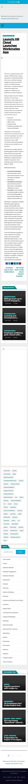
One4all (13, 520)
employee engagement (9, 487)
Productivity (6, 641)
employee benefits (15, 484)
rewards (6, 530)
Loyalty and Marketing (9, 616)
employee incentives (8, 490)
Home (4, 777)
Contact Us (9, 777)
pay (18, 520)
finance (21, 497)
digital (14, 474)
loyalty (19, 513)
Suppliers (5, 653)
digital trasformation (8, 477)
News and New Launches (8, 35)
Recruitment (6, 645)
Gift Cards (5, 588)
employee (6, 484)
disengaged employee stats (10, 480)
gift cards (6, 500)
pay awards (6, 523)
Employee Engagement (9, 571)
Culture (5, 563)
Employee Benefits (8, 567)
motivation (15, 517)
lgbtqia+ (6, 513)
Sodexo (21, 530)
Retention (5, 649)
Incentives (6, 604)
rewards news (13, 530)
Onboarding (6, 633)
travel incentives (14, 533)
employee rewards (8, 497)
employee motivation (8, 494)
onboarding (6, 520)
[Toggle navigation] (25, 25)
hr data (9, 504)
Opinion (5, 637)
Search (4, 546)
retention (21, 527)
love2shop (12, 513)
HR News (5, 596)
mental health (7, 517)
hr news (6, 507)
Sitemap (23, 777)
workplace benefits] (15, 537)
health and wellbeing (15, 500)
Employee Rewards (8, 575)
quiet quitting (15, 523)
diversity (21, 480)
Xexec (5, 540)
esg (16, 497)
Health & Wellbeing (8, 592)
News (18, 777)
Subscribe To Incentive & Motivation (14, 780)
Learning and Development (10, 612)
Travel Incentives (7, 662)
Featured (5, 584)
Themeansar (14, 773)
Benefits (14, 470)
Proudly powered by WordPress (9, 771)
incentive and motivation (9, 510)
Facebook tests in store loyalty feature (9, 270)
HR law (16, 504)
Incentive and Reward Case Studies (13, 600)
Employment (6, 580)
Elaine (15, 303)
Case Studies (6, 559)
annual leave (7, 470)
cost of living (7, 474)
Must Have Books (8, 625)
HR (4, 504)
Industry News (7, 608)
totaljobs (6, 533)
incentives (19, 510)
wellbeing (6, 537)
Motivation (6, 621)
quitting (5, 527)
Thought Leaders (7, 657)
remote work (13, 527)
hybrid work (13, 507)
